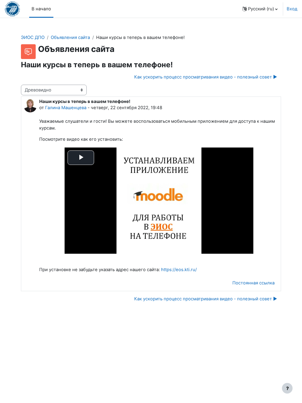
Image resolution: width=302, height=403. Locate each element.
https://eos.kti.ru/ (179, 269)
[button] (260, 9)
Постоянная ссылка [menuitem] (253, 283)
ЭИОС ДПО (33, 37)
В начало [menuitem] (41, 9)
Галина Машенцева (65, 107)
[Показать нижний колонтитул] (287, 388)
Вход (292, 9)
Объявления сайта (70, 37)
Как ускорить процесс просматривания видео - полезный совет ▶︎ (205, 77)
